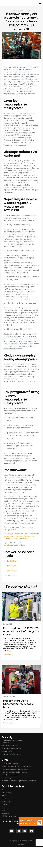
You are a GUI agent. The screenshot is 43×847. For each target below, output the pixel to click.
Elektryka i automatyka (10, 775)
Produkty (7, 737)
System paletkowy (8, 751)
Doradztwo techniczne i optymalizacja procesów (19, 781)
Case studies (6, 801)
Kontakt (4, 810)
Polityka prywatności (9, 816)
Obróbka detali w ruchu (10, 745)
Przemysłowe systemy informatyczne (15, 769)
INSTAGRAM (12, 571)
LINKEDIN (11, 566)
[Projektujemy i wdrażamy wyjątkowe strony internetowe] (21, 844)
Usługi (5, 759)
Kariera (4, 804)
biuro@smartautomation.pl (14, 545)
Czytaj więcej (7, 654)
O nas (4, 790)
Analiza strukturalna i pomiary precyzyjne (12, 742)
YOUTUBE (11, 575)
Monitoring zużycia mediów (11, 748)
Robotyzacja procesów (10, 763)
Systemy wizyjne (7, 778)
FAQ (3, 807)
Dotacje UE (6, 813)
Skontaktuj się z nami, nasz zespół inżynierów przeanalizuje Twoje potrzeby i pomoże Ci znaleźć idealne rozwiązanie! (21, 536)
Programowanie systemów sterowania (15, 772)
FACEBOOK (12, 561)
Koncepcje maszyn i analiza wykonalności (16, 766)
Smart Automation (13, 786)
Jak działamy (6, 793)
